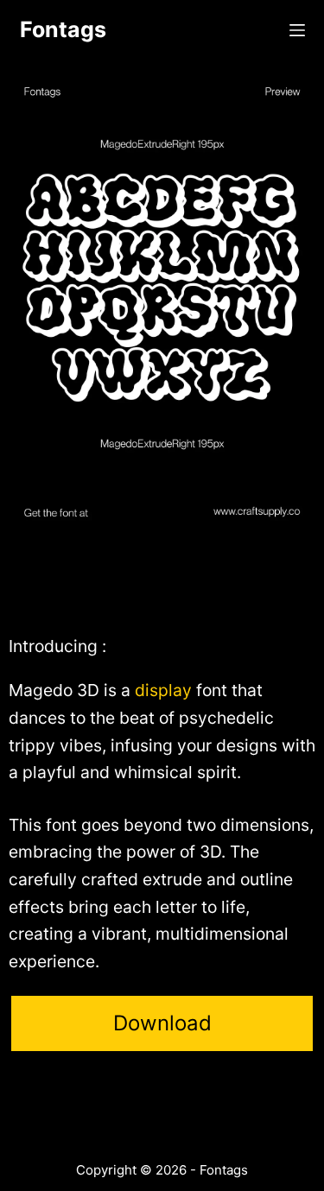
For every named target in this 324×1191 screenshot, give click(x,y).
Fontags (63, 29)
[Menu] (297, 30)
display (163, 690)
